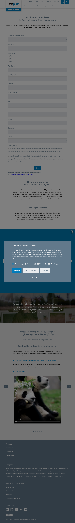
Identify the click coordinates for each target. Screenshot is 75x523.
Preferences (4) (31, 264)
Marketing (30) (54, 264)
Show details (36, 278)
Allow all (17, 270)
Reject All (45, 270)
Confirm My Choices (31, 270)
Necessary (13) (19, 264)
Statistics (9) (43, 264)
